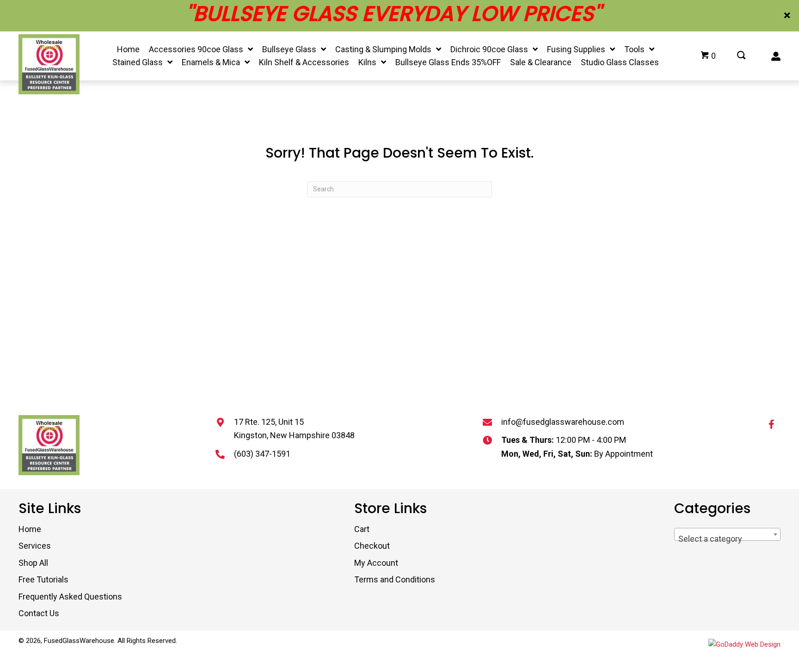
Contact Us (38, 613)
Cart (361, 529)
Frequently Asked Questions (70, 596)
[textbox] (727, 539)
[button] (788, 15)
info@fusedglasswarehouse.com (562, 422)
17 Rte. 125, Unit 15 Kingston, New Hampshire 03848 (294, 429)
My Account (376, 563)
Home (29, 529)
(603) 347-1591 (262, 454)
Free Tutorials (43, 579)
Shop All (33, 563)
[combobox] (727, 534)
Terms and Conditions (394, 579)
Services (34, 546)
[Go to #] (741, 56)
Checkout (372, 546)
